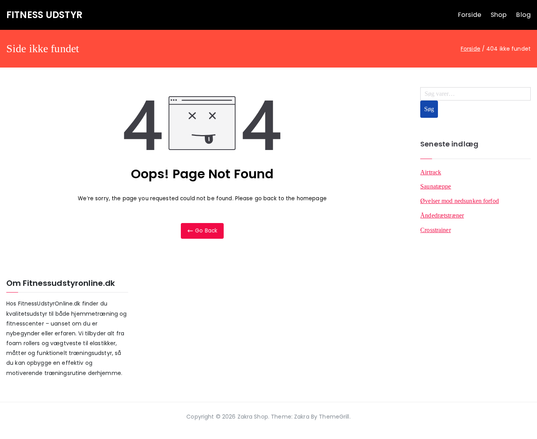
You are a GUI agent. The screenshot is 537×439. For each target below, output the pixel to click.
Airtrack (430, 172)
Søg (429, 109)
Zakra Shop (252, 417)
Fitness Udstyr (44, 14)
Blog (523, 14)
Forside (469, 14)
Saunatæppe (435, 186)
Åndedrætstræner (442, 215)
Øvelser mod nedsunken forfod (459, 201)
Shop (499, 14)
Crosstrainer (435, 230)
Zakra (301, 417)
